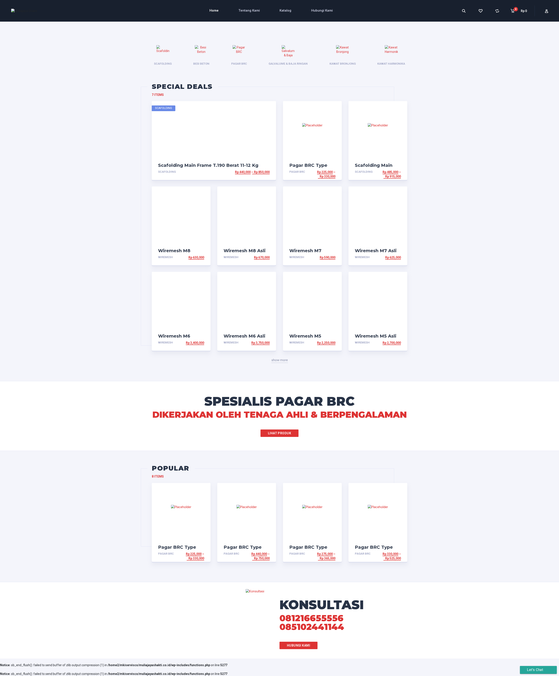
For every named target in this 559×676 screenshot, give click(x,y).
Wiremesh (165, 257)
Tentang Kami (249, 10)
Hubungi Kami (322, 10)
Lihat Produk (279, 433)
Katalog (285, 10)
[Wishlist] (480, 11)
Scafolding (167, 171)
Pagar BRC (297, 171)
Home (214, 10)
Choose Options (256, 172)
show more (279, 360)
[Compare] (497, 11)
